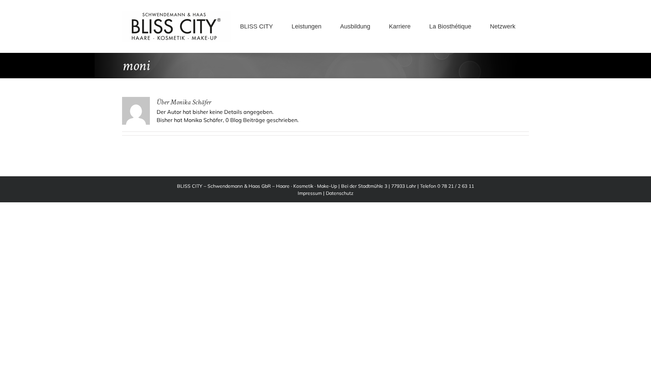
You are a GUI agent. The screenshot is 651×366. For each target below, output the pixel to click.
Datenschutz (339, 193)
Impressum (310, 193)
